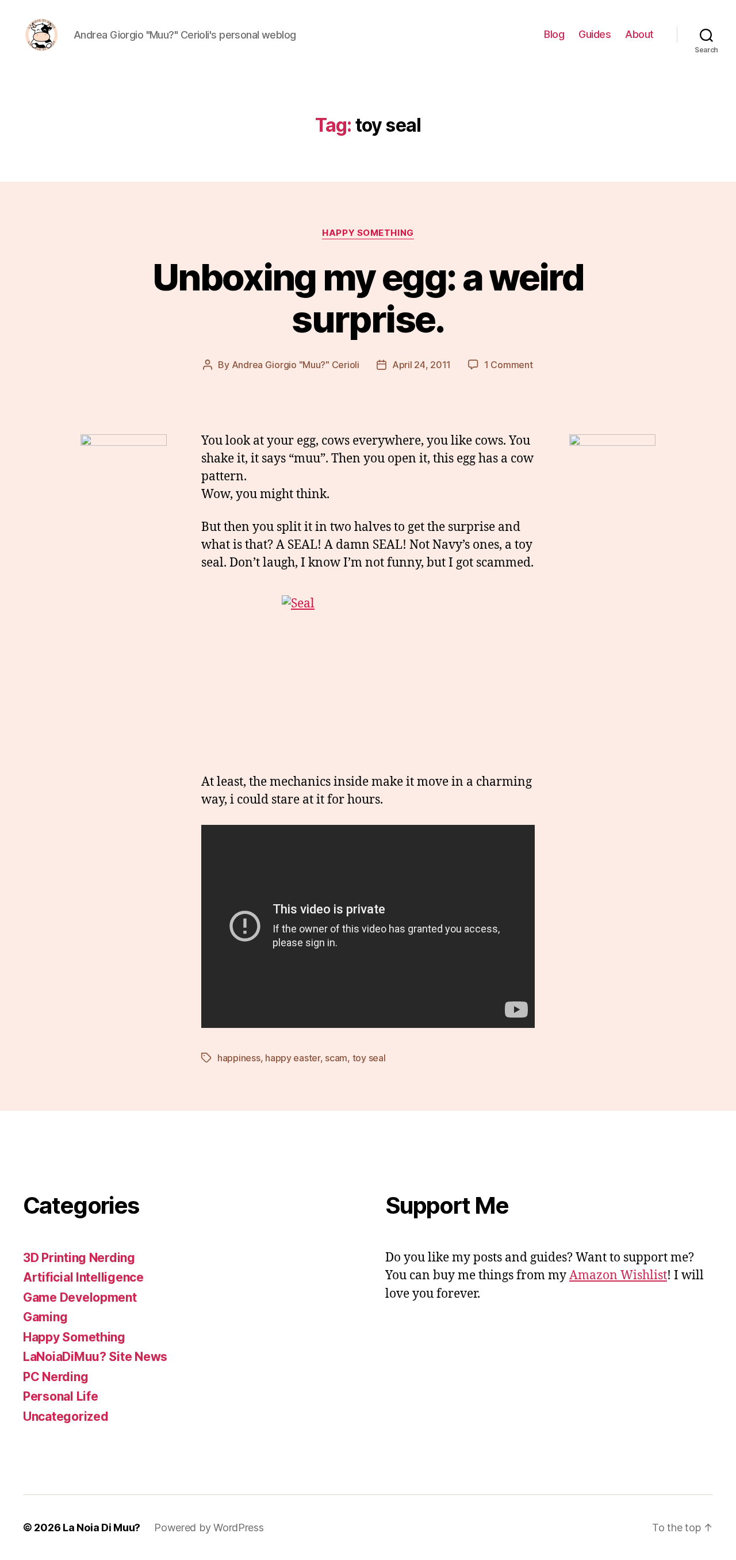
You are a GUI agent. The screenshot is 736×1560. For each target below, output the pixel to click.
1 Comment (508, 364)
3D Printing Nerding (79, 1258)
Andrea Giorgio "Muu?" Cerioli (295, 364)
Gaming (45, 1317)
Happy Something (367, 233)
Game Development (80, 1297)
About (639, 34)
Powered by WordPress (209, 1527)
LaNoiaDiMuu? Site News (95, 1356)
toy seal (369, 1058)
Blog (554, 34)
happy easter (292, 1058)
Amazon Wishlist (618, 1275)
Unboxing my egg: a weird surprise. (368, 298)
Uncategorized (66, 1416)
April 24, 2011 (421, 364)
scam (336, 1058)
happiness (238, 1058)
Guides (594, 34)
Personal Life (60, 1396)
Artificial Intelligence (83, 1277)
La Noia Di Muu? (101, 1527)
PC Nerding (55, 1377)
